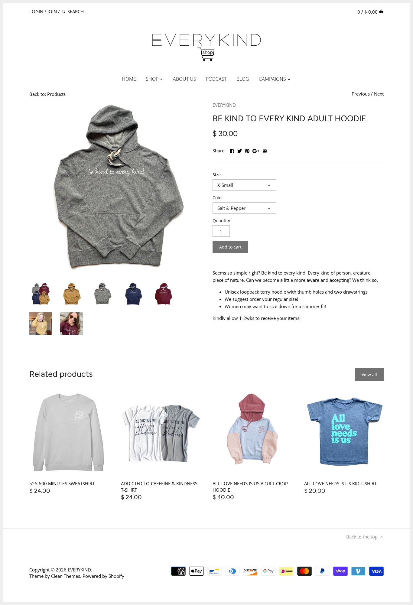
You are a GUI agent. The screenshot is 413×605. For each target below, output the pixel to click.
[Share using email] (264, 150)
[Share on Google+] (255, 150)
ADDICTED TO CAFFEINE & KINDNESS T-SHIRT (159, 486)
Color (218, 197)
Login (36, 11)
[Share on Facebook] (232, 150)
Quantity (221, 220)
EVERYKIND (224, 105)
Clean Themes (65, 576)
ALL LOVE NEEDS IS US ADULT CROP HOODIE (250, 486)
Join (52, 11)
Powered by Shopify (103, 576)
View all (369, 374)
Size (217, 174)
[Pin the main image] (247, 150)
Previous (361, 94)
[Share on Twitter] (239, 150)
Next (379, 94)
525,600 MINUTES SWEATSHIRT (62, 483)
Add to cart (230, 247)
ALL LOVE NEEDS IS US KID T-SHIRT (340, 483)
